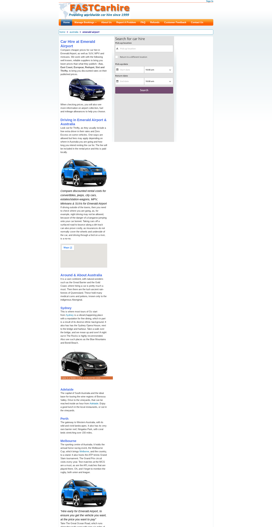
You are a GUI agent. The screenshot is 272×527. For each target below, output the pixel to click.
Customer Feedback (175, 22)
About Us (106, 22)
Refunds (154, 22)
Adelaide (94, 403)
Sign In (209, 1)
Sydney (70, 315)
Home (66, 22)
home (62, 32)
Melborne (84, 451)
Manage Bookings (84, 22)
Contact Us (197, 22)
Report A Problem (126, 22)
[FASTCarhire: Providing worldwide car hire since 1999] (94, 10)
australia (74, 32)
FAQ (143, 22)
